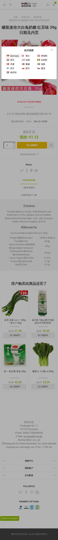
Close (52, 49)
